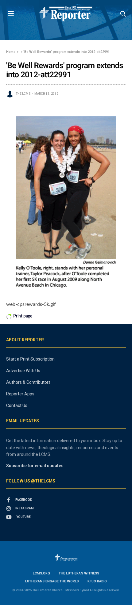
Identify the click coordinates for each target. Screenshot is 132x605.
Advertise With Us (23, 370)
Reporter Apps (20, 393)
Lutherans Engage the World (52, 581)
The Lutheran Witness (79, 573)
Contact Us (16, 405)
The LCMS (23, 93)
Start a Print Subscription (30, 359)
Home (10, 52)
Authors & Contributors (28, 382)
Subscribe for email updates (35, 465)
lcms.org (41, 573)
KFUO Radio (97, 581)
